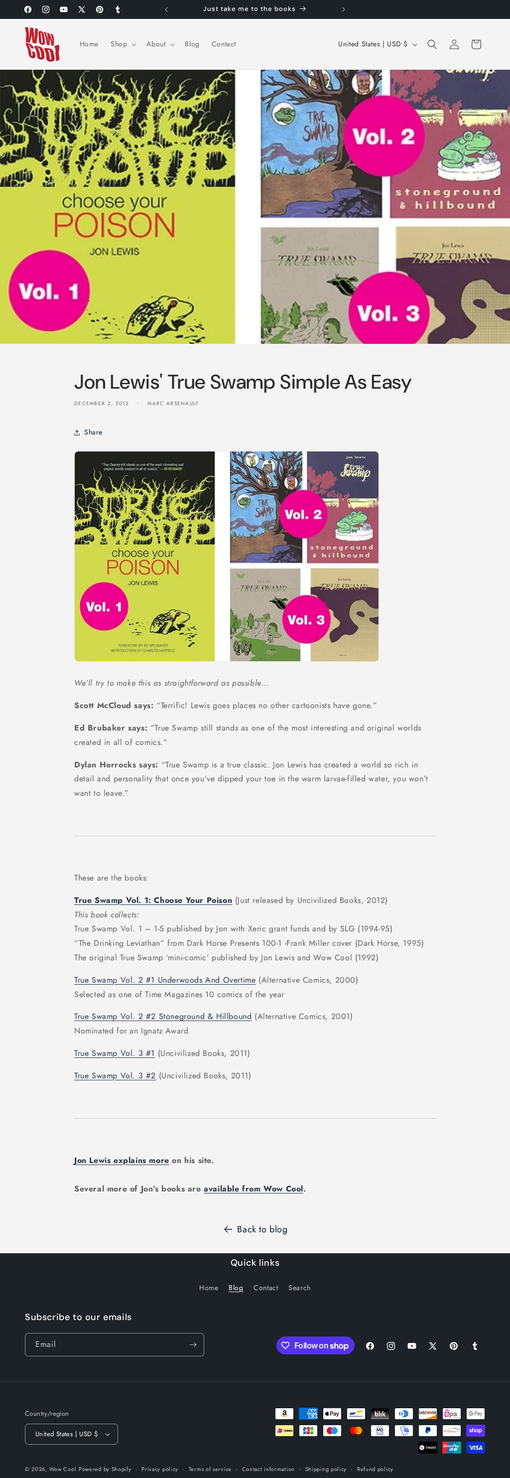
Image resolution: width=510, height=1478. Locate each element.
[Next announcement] (344, 9)
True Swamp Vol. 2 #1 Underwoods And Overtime (164, 980)
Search (299, 1288)
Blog (236, 1288)
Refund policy (375, 1469)
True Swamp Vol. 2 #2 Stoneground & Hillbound (163, 1016)
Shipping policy (326, 1469)
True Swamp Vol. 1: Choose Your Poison (153, 900)
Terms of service (210, 1469)
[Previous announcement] (166, 9)
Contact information (268, 1469)
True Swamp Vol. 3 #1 (114, 1053)
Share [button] (93, 432)
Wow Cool (63, 1469)
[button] (122, 43)
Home (208, 1288)
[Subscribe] (193, 1344)
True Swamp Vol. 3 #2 (115, 1075)
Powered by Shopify (105, 1469)
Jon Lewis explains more (121, 1160)
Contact (266, 1288)
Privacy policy (159, 1469)
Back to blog (262, 1229)
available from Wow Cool (253, 1188)
